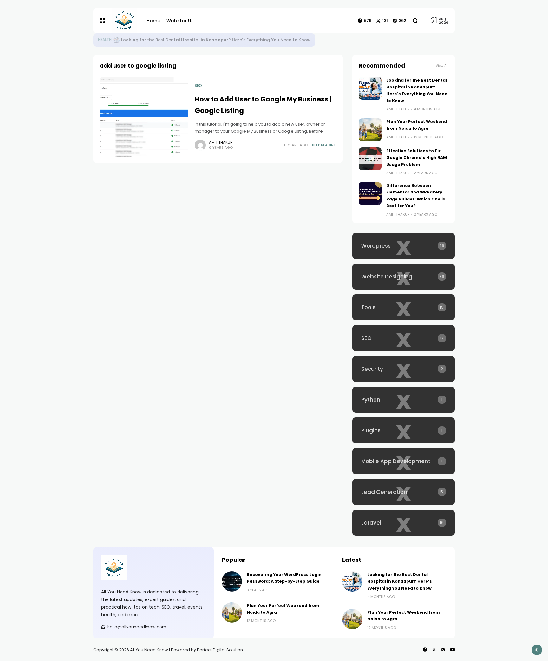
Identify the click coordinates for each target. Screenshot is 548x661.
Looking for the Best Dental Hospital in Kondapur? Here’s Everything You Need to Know (215, 40)
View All (442, 65)
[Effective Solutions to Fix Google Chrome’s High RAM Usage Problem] (370, 158)
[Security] (403, 369)
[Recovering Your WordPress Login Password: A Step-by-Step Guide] (232, 581)
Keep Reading (324, 144)
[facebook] (425, 649)
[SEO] (403, 338)
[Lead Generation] (403, 492)
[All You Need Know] (124, 20)
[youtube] (452, 649)
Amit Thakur (220, 142)
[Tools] (403, 307)
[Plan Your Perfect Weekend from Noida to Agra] (370, 129)
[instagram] (443, 649)
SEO (198, 85)
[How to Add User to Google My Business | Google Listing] (144, 117)
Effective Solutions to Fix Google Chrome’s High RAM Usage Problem (416, 157)
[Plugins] (403, 430)
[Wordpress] (403, 246)
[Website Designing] (403, 277)
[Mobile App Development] (403, 461)
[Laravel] (403, 523)
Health (105, 39)
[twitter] (434, 649)
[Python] (403, 400)
